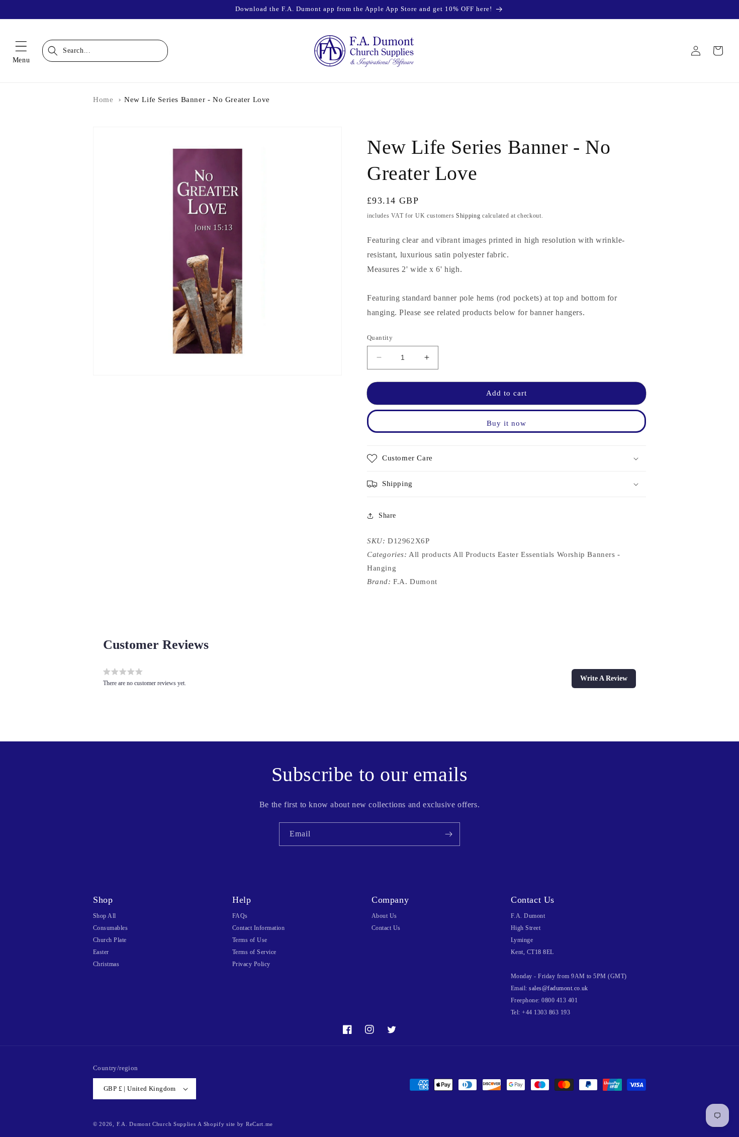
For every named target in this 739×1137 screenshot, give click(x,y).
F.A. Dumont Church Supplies (156, 1124)
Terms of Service (254, 952)
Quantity (380, 337)
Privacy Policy (251, 964)
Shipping (468, 215)
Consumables (110, 927)
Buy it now (506, 423)
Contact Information (258, 927)
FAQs (240, 915)
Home (103, 100)
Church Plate (110, 939)
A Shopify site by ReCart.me (235, 1124)
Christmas (106, 964)
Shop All (104, 915)
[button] (21, 51)
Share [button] (387, 515)
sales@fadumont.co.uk (558, 988)
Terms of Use (249, 939)
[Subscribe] (448, 834)
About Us (384, 915)
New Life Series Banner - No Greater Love (197, 100)
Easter (101, 952)
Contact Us (386, 927)
